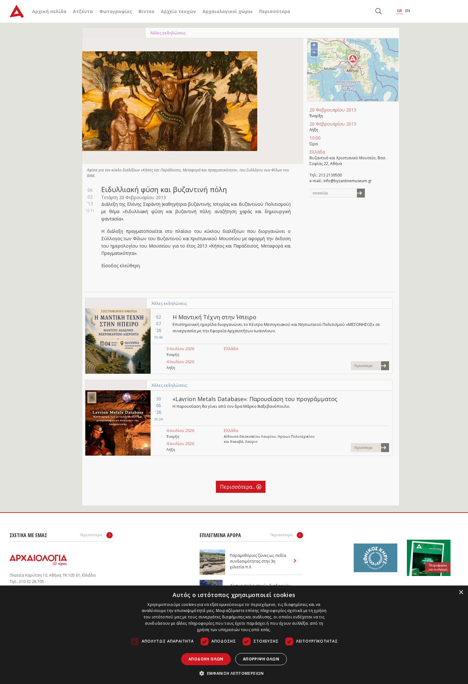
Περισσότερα (274, 11)
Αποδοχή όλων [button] (205, 659)
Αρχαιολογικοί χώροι (227, 11)
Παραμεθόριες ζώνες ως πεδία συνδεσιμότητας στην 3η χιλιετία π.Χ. (258, 561)
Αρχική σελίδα (49, 11)
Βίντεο (146, 11)
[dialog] (234, 635)
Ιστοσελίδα (320, 193)
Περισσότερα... (238, 486)
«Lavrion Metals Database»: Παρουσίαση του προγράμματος (255, 399)
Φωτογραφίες (115, 11)
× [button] (460, 592)
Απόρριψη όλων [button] (261, 659)
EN (407, 10)
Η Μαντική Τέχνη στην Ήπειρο (214, 317)
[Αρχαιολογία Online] (17, 11)
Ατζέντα (83, 11)
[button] (234, 673)
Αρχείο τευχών (178, 11)
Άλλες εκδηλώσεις (168, 33)
